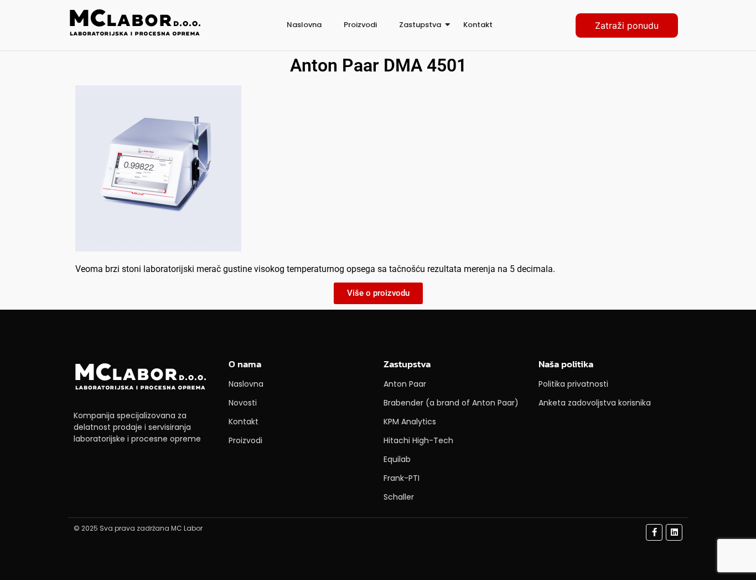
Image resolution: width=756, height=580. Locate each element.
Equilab (397, 459)
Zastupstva (420, 24)
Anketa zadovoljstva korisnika (594, 402)
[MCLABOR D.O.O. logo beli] (140, 378)
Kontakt (478, 24)
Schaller (399, 496)
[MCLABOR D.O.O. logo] (134, 24)
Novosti (243, 402)
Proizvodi (360, 24)
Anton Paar (405, 383)
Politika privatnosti (573, 383)
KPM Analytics (410, 421)
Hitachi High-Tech (418, 440)
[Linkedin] (674, 532)
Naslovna (304, 24)
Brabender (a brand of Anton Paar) (451, 402)
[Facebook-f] (654, 532)
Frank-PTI (402, 478)
